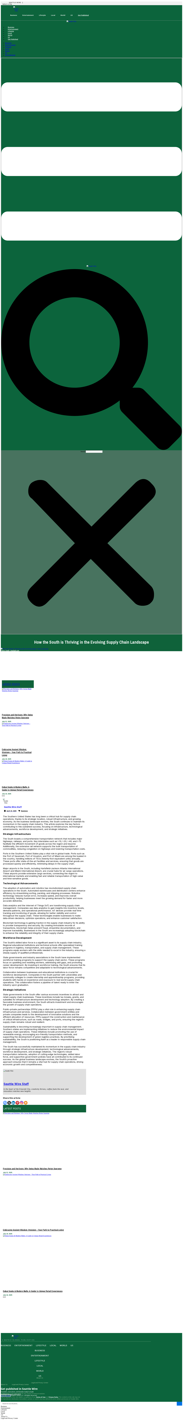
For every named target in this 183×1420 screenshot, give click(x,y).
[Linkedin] (13, 1103)
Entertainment (28, 15)
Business (13, 15)
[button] (12, 1)
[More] (26, 1103)
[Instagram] (21, 1103)
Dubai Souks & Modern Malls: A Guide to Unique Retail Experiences (17, 788)
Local (53, 15)
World (62, 15)
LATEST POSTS (11, 684)
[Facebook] (5, 1103)
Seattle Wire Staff (13, 807)
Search (83, 451)
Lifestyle (42, 15)
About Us (4, 1416)
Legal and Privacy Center (20, 1384)
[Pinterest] (17, 1103)
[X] (9, 1103)
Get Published (83, 15)
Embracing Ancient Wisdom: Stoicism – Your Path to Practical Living (17, 752)
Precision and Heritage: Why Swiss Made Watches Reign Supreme (17, 716)
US (72, 15)
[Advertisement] (18, 667)
